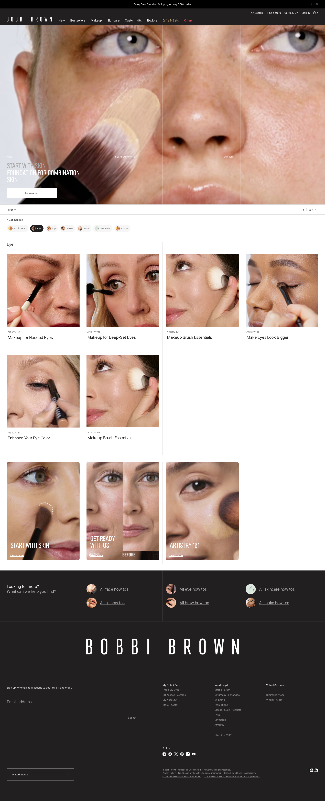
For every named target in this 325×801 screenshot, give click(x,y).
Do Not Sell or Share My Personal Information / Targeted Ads (231, 776)
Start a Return (222, 689)
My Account (169, 699)
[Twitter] (176, 754)
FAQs (217, 714)
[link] (315, 13)
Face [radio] (86, 228)
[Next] (311, 4)
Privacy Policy (169, 773)
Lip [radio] (54, 228)
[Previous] (8, 4)
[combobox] (40, 774)
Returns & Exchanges (227, 694)
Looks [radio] (124, 228)
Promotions (221, 704)
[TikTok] (188, 754)
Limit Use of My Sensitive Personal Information (199, 773)
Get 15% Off (291, 12)
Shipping (219, 699)
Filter (10, 209)
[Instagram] (164, 754)
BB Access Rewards (174, 694)
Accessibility (250, 773)
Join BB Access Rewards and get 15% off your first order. (162, 4)
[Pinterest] (182, 754)
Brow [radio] (70, 228)
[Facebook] (170, 754)
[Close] (317, 4)
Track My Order (171, 689)
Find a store (274, 12)
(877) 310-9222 (223, 734)
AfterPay (219, 724)
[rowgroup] (162, 115)
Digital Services (275, 694)
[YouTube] (194, 754)
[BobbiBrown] (29, 19)
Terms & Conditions (233, 773)
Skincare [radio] (105, 228)
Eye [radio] (39, 228)
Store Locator (170, 704)
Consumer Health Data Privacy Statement (181, 776)
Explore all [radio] (20, 228)
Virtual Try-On (274, 699)
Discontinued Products (227, 709)
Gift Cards (220, 719)
